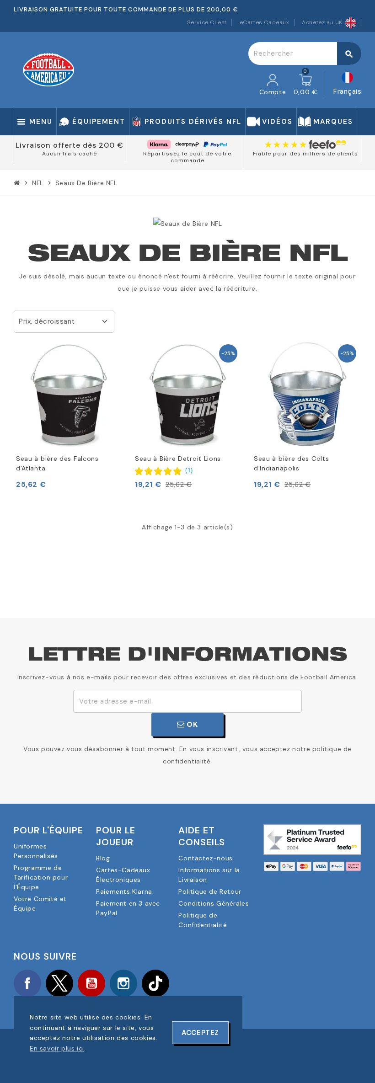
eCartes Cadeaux (264, 22)
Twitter (59, 983)
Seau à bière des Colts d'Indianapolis (291, 463)
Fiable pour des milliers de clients (305, 153)
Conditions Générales (213, 903)
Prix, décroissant (47, 321)
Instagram (123, 983)
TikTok (155, 983)
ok (191, 724)
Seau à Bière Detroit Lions (178, 458)
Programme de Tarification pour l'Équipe (41, 877)
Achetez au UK (322, 22)
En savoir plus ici (57, 1048)
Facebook (27, 983)
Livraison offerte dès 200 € (69, 145)
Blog (103, 858)
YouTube (91, 983)
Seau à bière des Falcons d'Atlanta (57, 463)
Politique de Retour (209, 891)
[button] (164, 470)
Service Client (207, 22)
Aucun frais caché (69, 153)
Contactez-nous (205, 858)
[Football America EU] (48, 69)
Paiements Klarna (124, 891)
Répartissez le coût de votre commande (187, 157)
